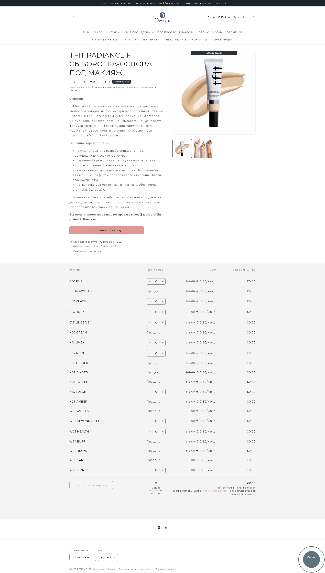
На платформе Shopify (103, 569)
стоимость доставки (217, 490)
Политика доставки (165, 569)
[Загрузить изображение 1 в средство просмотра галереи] (182, 148)
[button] (73, 17)
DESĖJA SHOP (84, 569)
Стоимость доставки (104, 87)
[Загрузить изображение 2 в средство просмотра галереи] (203, 148)
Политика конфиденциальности (135, 569)
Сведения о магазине (87, 251)
